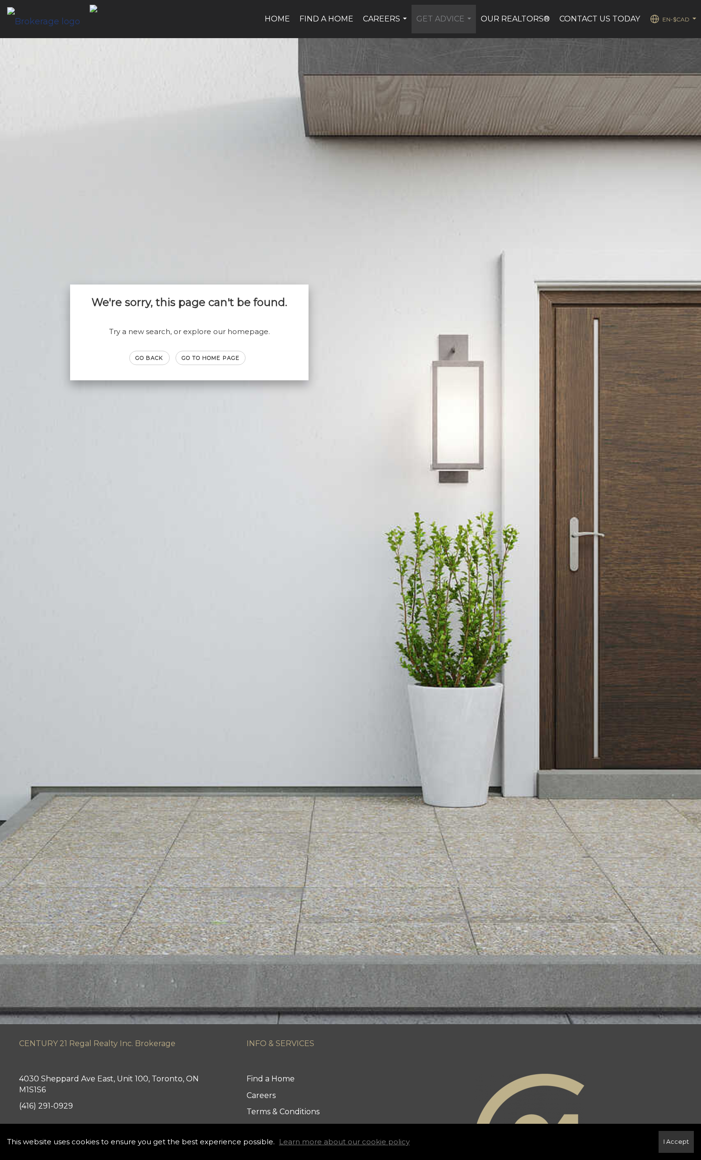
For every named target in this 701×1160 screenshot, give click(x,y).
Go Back (149, 358)
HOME (277, 18)
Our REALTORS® (515, 18)
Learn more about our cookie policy (344, 1141)
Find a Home (326, 18)
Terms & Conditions (283, 1111)
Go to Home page (211, 358)
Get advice (445, 23)
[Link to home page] (48, 19)
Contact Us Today (599, 18)
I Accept (676, 1141)
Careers (386, 23)
